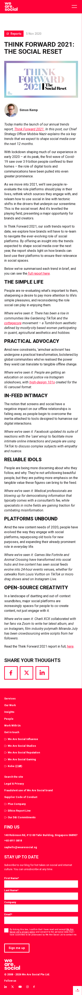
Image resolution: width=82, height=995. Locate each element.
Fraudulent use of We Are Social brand (28, 790)
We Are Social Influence (23, 739)
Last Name (11, 890)
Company (10, 902)
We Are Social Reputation (24, 752)
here (70, 646)
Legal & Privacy (14, 783)
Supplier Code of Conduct (20, 797)
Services (10, 698)
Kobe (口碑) (15, 766)
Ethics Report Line (19, 810)
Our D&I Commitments (22, 817)
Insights (9, 711)
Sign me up (17, 948)
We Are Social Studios (22, 745)
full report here (38, 273)
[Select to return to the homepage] (11, 6)
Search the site (13, 776)
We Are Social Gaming (22, 759)
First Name (11, 878)
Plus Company (17, 803)
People (8, 718)
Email (8, 914)
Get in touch (11, 732)
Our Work (10, 705)
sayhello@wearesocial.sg (20, 847)
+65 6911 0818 (13, 840)
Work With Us (12, 725)
